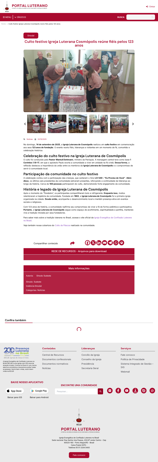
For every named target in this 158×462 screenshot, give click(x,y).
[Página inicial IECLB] (7, 6)
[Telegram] (110, 242)
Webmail (125, 371)
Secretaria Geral (90, 368)
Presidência (87, 363)
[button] (30, 36)
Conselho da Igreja (91, 359)
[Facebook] (87, 242)
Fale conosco (128, 355)
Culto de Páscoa (62, 225)
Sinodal (38, 286)
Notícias (41, 290)
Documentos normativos (55, 363)
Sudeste (37, 282)
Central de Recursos (53, 355)
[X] (93, 242)
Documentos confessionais (56, 359)
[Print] (121, 242)
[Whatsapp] (115, 242)
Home (3, 24)
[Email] (104, 242)
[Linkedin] (98, 242)
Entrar (152, 6)
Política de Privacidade (133, 359)
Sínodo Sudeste (43, 275)
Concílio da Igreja (90, 355)
